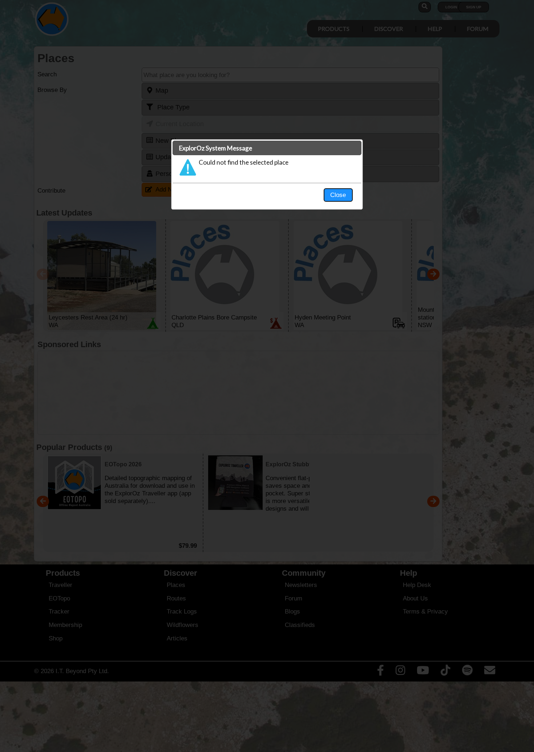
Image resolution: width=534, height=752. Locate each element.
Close (338, 194)
